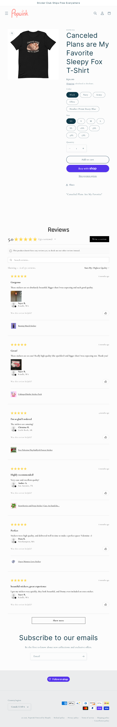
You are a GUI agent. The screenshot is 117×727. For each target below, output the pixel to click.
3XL (94, 128)
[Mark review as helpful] (105, 313)
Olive (72, 101)
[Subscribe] (83, 656)
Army (99, 94)
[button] (6, 13)
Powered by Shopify (43, 718)
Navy (85, 94)
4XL (72, 135)
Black (72, 94)
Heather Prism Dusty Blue (83, 109)
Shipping (70, 83)
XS (71, 121)
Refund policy (59, 718)
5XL (83, 135)
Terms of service (88, 718)
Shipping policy (103, 718)
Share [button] (71, 184)
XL (71, 128)
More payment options (88, 176)
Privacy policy (73, 718)
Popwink (31, 718)
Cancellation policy (101, 721)
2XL (82, 128)
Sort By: (88, 267)
